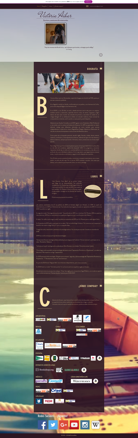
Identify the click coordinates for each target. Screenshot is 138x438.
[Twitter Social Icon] (53, 424)
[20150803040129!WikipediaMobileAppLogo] (95, 424)
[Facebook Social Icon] (42, 424)
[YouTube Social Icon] (74, 424)
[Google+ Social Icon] (63, 424)
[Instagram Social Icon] (85, 424)
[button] (68, 83)
